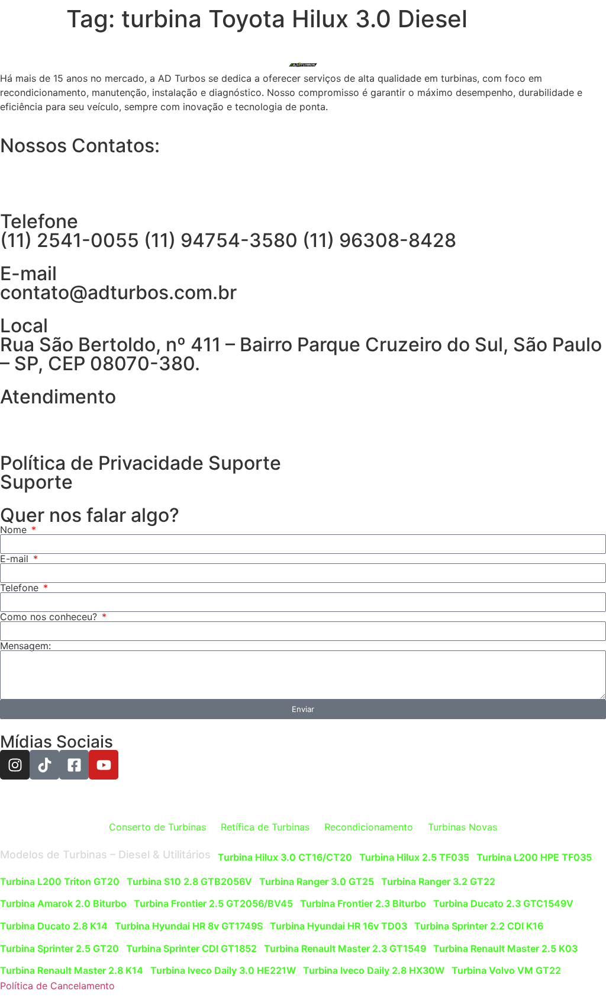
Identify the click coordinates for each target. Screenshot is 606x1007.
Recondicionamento (368, 827)
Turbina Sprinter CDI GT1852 (191, 948)
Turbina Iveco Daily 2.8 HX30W (373, 970)
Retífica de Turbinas (265, 827)
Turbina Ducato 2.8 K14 (54, 926)
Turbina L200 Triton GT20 (60, 881)
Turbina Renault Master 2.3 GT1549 (345, 948)
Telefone (20, 587)
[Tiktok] (44, 765)
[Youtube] (103, 765)
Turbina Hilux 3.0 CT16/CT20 (285, 857)
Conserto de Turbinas (157, 827)
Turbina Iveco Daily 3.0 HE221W (223, 970)
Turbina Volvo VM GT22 (506, 970)
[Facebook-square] (74, 765)
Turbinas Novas (462, 827)
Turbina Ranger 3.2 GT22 (438, 881)
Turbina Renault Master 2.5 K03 (505, 948)
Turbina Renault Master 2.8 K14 (71, 970)
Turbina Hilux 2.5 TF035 (414, 857)
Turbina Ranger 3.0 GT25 (316, 881)
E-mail (15, 558)
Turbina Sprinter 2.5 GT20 (59, 948)
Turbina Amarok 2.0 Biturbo (63, 903)
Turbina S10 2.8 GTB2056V (189, 881)
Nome (15, 529)
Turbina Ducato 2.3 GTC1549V (503, 903)
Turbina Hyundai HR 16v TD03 (338, 926)
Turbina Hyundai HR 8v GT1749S (189, 926)
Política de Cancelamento (57, 986)
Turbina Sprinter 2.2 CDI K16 (478, 926)
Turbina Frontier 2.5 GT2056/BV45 (213, 903)
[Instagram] (15, 765)
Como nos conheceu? (50, 616)
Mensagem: (25, 645)
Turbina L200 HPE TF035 (534, 857)
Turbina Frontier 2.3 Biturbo (363, 903)
